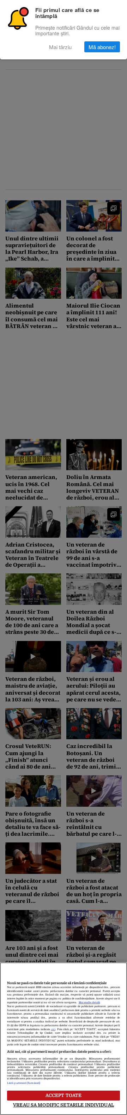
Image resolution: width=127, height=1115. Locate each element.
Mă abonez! (102, 47)
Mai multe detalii (89, 1002)
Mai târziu (60, 47)
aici (53, 1029)
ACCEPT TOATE (64, 1095)
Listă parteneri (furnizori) (23, 1083)
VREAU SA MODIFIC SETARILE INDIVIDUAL (63, 1105)
